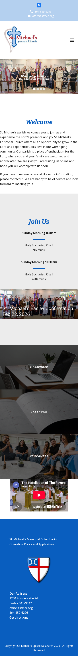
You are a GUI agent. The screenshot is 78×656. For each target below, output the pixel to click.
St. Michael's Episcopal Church (35, 645)
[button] (72, 40)
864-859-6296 (43, 11)
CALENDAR (39, 411)
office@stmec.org (43, 16)
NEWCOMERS (39, 456)
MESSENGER (39, 367)
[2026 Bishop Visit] (39, 304)
